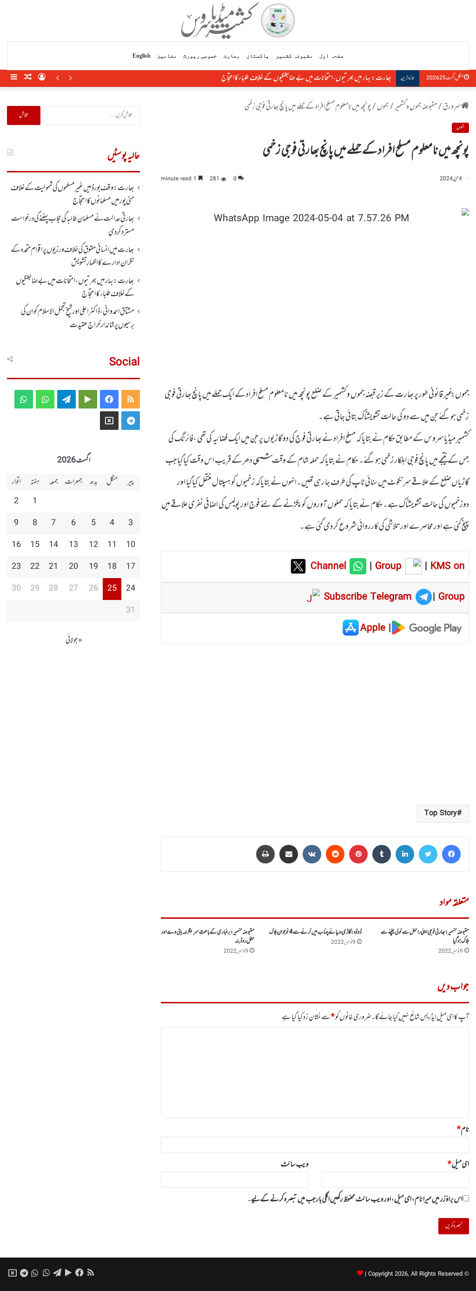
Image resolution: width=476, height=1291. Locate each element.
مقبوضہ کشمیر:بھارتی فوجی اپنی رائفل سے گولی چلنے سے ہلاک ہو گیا (425, 937)
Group (387, 566)
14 (53, 545)
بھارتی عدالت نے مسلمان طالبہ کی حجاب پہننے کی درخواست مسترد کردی (72, 225)
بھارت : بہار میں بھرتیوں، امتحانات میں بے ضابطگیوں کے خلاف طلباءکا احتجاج (306, 78)
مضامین (167, 56)
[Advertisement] (315, 724)
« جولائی (74, 640)
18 (112, 567)
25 (112, 589)
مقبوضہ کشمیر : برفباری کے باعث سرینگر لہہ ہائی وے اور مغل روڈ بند (207, 937)
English (141, 56)
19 (93, 567)
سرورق (452, 107)
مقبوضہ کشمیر (294, 56)
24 (130, 589)
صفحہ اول (331, 56)
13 (73, 545)
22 (35, 567)
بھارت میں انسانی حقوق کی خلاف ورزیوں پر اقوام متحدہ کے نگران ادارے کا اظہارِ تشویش (72, 256)
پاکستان (257, 56)
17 (130, 567)
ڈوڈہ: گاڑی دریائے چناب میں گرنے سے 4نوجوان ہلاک (315, 932)
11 (112, 545)
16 (16, 545)
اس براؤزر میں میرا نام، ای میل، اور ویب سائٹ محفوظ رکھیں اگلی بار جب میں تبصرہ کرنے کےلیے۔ (355, 1199)
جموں (383, 107)
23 (16, 567)
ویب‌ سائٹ (295, 1165)
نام (463, 1130)
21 (53, 567)
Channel (330, 566)
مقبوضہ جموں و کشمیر (416, 107)
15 (35, 545)
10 (130, 545)
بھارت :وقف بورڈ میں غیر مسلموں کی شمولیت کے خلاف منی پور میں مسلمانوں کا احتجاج (72, 195)
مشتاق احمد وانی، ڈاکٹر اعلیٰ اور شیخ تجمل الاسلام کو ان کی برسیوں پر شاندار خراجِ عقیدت (77, 318)
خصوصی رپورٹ (200, 56)
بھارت (232, 56)
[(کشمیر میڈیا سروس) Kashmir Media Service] (238, 20)
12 (93, 545)
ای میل (458, 1165)
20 (73, 567)
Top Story (440, 813)
